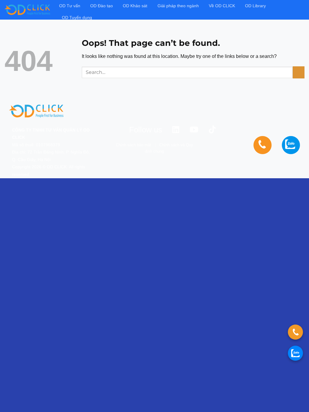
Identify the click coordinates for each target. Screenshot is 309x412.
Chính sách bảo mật (133, 145)
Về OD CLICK (222, 5)
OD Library (255, 5)
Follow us (145, 129)
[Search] (301, 10)
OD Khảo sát (135, 5)
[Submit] (298, 72)
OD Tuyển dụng (77, 17)
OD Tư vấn (69, 5)
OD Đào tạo (101, 5)
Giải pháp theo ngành (178, 5)
